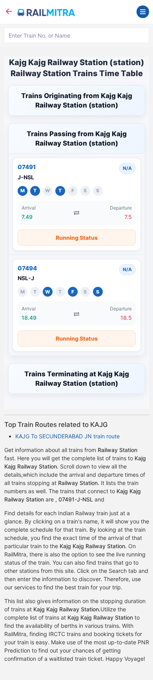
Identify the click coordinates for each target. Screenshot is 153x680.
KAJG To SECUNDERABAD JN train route (67, 436)
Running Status (77, 237)
